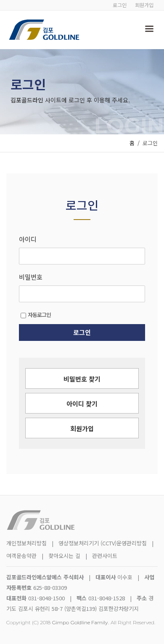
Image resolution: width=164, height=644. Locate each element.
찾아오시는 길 (65, 556)
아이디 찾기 (82, 403)
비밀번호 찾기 (82, 378)
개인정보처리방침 (26, 543)
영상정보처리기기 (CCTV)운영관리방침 (102, 543)
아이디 (28, 239)
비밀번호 (30, 277)
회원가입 (144, 4)
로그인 (120, 4)
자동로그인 (39, 315)
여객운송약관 (21, 556)
